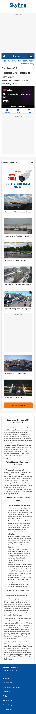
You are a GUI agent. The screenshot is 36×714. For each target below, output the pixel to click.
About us (6, 678)
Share (29, 112)
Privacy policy (7, 709)
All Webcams (18, 405)
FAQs (5, 696)
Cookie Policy (7, 705)
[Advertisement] (18, 33)
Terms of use (7, 700)
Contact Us (6, 691)
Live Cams (17, 56)
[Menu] (30, 56)
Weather (7, 112)
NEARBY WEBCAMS (10, 162)
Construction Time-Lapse (11, 687)
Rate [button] (18, 112)
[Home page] (4, 55)
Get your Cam (7, 683)
